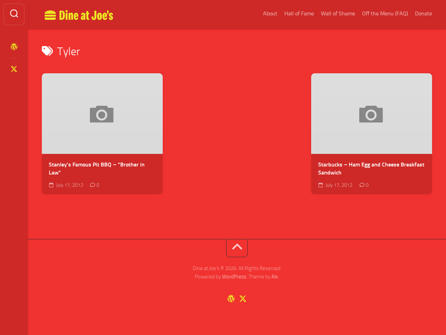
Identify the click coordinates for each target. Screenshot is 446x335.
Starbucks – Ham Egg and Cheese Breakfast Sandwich (371, 168)
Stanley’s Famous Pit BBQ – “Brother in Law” (97, 168)
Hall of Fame (299, 13)
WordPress (234, 277)
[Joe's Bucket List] (14, 47)
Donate (423, 13)
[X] (14, 69)
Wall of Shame (338, 13)
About (270, 13)
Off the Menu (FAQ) (385, 13)
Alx (274, 277)
